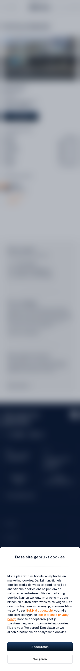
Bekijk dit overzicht (39, 610)
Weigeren (40, 659)
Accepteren (40, 647)
